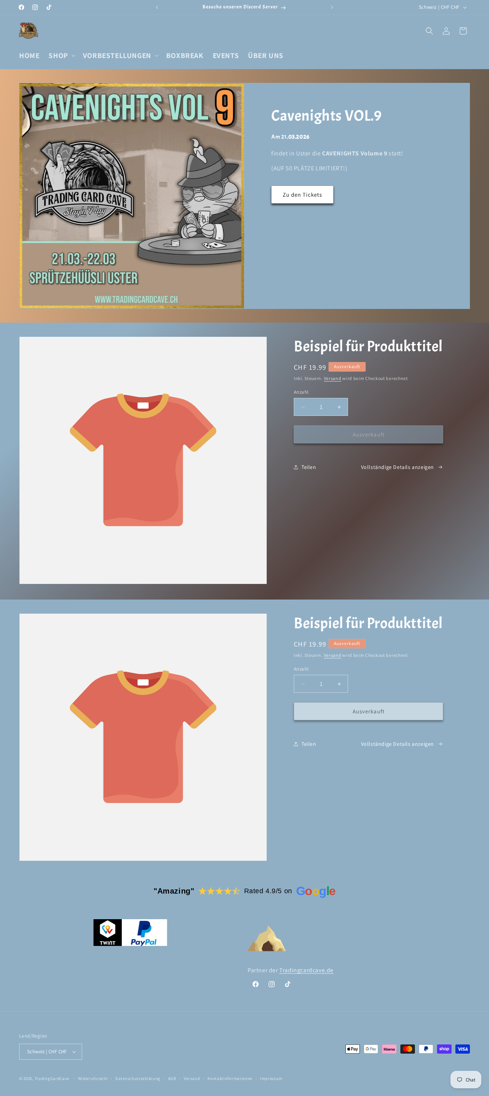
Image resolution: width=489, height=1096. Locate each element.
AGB (172, 1078)
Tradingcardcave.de (306, 970)
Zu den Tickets (302, 194)
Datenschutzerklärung (137, 1078)
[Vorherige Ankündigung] (157, 7)
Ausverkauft (369, 434)
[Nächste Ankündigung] (332, 7)
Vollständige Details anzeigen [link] (397, 467)
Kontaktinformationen (230, 1078)
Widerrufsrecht (93, 1078)
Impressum (271, 1078)
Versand (333, 378)
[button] (61, 55)
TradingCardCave (52, 1078)
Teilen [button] (308, 467)
